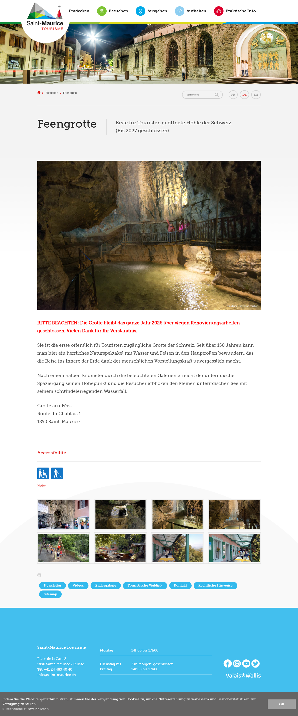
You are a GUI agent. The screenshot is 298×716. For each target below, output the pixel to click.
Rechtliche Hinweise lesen (27, 709)
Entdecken (79, 11)
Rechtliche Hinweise (215, 585)
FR (233, 94)
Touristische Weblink (145, 585)
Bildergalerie (105, 585)
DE (244, 94)
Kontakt (180, 585)
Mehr (41, 486)
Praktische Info (241, 11)
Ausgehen (157, 11)
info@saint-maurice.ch (56, 675)
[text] (149, 327)
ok (281, 704)
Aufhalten (196, 11)
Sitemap (50, 594)
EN (256, 94)
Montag (106, 650)
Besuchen (118, 11)
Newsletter (52, 585)
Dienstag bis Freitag (110, 666)
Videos (78, 585)
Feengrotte (70, 93)
